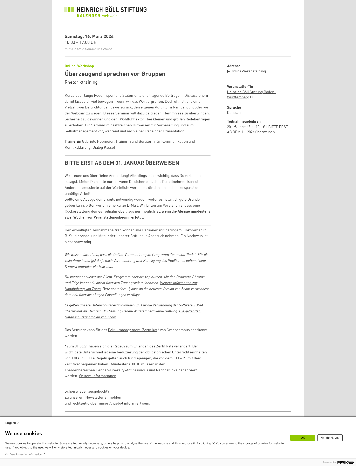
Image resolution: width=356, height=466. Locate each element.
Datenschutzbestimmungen (113, 305)
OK (303, 437)
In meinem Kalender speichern (88, 49)
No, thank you (330, 437)
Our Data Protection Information (23, 454)
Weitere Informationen (97, 376)
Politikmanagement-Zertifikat (132, 330)
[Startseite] (105, 13)
